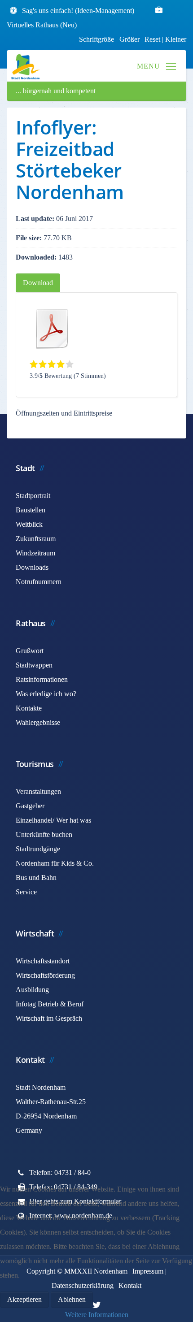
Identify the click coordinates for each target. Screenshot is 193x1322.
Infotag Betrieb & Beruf (49, 1004)
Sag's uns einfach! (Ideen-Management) (78, 10)
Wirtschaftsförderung (45, 975)
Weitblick (29, 524)
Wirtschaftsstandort (43, 961)
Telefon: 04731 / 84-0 (60, 1172)
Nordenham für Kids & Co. (55, 863)
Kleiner (175, 39)
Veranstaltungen (38, 791)
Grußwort (30, 650)
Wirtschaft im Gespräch (49, 1018)
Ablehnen (72, 1299)
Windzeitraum (35, 553)
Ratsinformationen (42, 679)
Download (38, 282)
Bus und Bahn (36, 877)
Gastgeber (30, 806)
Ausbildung (32, 989)
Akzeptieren (24, 1299)
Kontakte (29, 708)
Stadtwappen (34, 665)
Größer (129, 39)
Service (26, 892)
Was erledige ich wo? (46, 694)
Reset (153, 39)
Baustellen (30, 510)
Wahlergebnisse (38, 722)
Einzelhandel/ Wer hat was (53, 820)
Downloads (32, 567)
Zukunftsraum (36, 538)
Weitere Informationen (96, 1314)
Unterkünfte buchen (44, 834)
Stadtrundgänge (38, 849)
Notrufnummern (38, 581)
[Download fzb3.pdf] (52, 328)
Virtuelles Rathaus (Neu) (42, 25)
